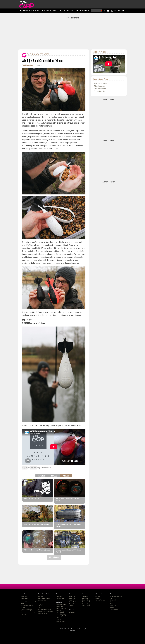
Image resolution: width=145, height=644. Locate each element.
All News (59, 596)
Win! (111, 598)
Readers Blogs (60, 621)
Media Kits (113, 606)
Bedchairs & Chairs (26, 609)
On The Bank (60, 612)
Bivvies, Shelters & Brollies (28, 613)
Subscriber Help (100, 91)
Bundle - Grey (86, 604)
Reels (40, 606)
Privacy (112, 607)
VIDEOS (54, 10)
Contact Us (113, 600)
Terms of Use (114, 609)
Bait (22, 600)
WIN (77, 10)
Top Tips (58, 619)
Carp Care (23, 615)
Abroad (71, 606)
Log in (24, 468)
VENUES (61, 10)
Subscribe (97, 596)
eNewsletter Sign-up (116, 596)
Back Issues (98, 602)
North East (72, 596)
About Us (112, 602)
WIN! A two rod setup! (31, 499)
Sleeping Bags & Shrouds (45, 611)
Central (71, 600)
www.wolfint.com (38, 323)
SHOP (47, 10)
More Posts (54, 557)
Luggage (40, 604)
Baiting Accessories (38, 54)
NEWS (32, 10)
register (33, 468)
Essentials (59, 606)
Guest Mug (85, 598)
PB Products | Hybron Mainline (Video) (37, 550)
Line (39, 602)
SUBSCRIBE (83, 10)
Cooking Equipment (44, 598)
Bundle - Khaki (86, 606)
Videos (66, 475)
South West (72, 604)
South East (72, 602)
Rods (39, 607)
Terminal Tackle (42, 613)
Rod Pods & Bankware (44, 609)
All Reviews (24, 596)
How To (58, 610)
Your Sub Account (100, 84)
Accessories (24, 598)
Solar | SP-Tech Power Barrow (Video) (37, 524)
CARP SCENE (70, 10)
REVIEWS (25, 10)
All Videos (72, 612)
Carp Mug (85, 596)
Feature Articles (61, 604)
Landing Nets (42, 600)
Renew (97, 598)
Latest (54, 475)
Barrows (23, 607)
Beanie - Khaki (86, 602)
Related (41, 475)
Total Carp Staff (28, 65)
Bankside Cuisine (61, 608)
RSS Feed (112, 604)
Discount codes (100, 89)
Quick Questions (61, 614)
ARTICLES (40, 10)
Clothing (40, 596)
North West (72, 598)
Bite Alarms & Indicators (28, 611)
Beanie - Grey (86, 600)
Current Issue (60, 598)
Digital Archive (99, 86)
